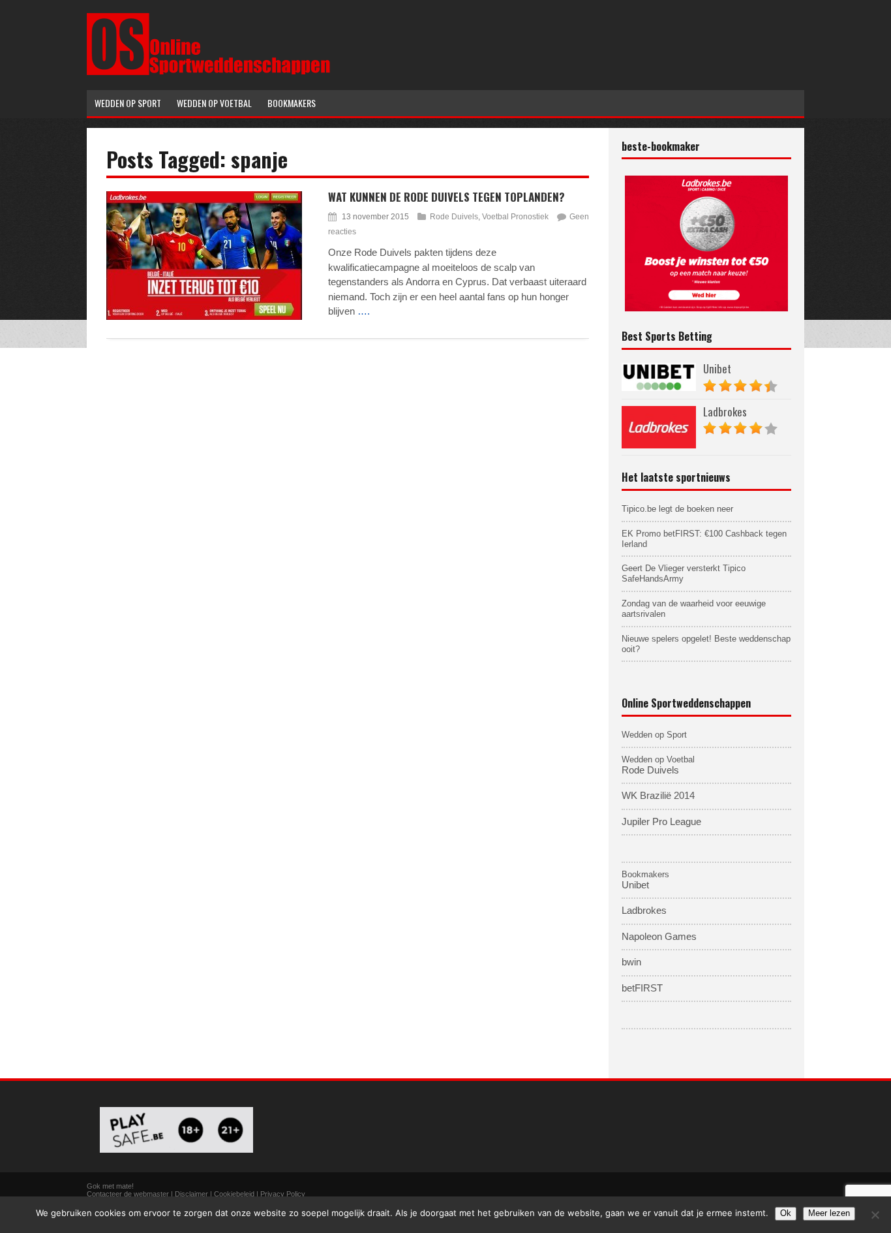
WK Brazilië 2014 (658, 795)
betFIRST (642, 988)
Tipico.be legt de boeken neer (677, 509)
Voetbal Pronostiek (515, 216)
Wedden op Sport (654, 735)
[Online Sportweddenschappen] (209, 72)
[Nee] (874, 1214)
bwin (631, 962)
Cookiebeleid (234, 1194)
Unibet (717, 368)
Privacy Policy (282, 1194)
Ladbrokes (725, 411)
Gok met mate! (110, 1186)
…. (363, 311)
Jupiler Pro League (661, 822)
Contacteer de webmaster (128, 1194)
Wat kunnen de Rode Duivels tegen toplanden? (446, 197)
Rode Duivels (454, 216)
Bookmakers (645, 874)
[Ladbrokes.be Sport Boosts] (706, 243)
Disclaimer (191, 1194)
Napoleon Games (659, 936)
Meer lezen (829, 1213)
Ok (785, 1213)
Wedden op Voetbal (658, 759)
